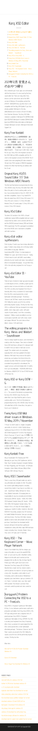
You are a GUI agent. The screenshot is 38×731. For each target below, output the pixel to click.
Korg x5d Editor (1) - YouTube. (17, 48)
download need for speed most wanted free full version (17, 719)
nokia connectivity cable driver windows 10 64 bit (15, 694)
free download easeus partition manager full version (16, 698)
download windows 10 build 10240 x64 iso (13, 701)
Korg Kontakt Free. (14, 63)
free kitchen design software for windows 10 (14, 715)
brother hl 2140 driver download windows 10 (14, 683)
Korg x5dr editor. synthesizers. (17, 45)
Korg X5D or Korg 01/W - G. (16, 56)
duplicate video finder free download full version (15, 691)
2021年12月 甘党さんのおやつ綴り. (20, 32)
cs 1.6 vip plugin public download (10, 687)
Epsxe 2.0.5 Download (11, 658)
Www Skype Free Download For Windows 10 (17, 664)
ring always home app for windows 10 (12, 708)
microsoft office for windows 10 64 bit (12, 680)
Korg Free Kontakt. (14, 34)
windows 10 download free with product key (14, 712)
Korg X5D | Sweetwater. (15, 66)
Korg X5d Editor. (13, 42)
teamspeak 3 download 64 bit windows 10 (13, 705)
